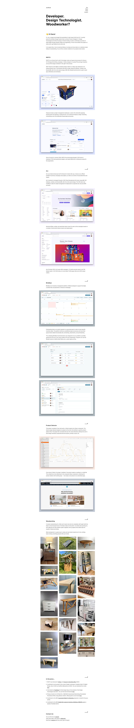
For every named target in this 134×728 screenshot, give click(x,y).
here (48, 687)
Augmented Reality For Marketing (66, 698)
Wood (86, 9)
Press (86, 10)
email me (53, 720)
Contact (86, 12)
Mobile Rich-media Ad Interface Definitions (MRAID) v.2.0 (71, 702)
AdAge (59, 682)
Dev (87, 7)
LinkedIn (57, 716)
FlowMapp (56, 690)
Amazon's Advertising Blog (70, 682)
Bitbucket (63, 718)
